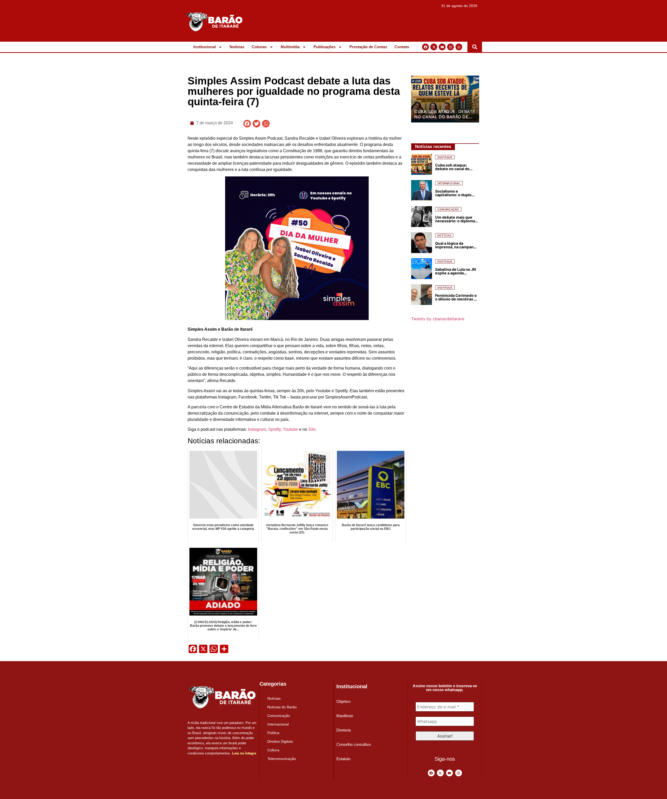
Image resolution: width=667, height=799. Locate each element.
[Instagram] (450, 47)
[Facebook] (425, 47)
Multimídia (290, 47)
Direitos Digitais (280, 741)
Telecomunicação (281, 759)
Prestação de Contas (368, 47)
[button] (475, 47)
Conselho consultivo (353, 744)
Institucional (204, 47)
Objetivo (343, 701)
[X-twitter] (433, 47)
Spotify (274, 429)
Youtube (290, 429)
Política (273, 733)
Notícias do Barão (282, 707)
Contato (401, 47)
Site (312, 429)
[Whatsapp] (458, 47)
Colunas (259, 47)
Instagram (257, 429)
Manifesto (344, 716)
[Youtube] (442, 47)
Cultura (273, 750)
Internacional (278, 724)
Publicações (324, 47)
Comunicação (278, 716)
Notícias (237, 47)
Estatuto (343, 759)
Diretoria (343, 730)
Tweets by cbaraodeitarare (437, 318)
